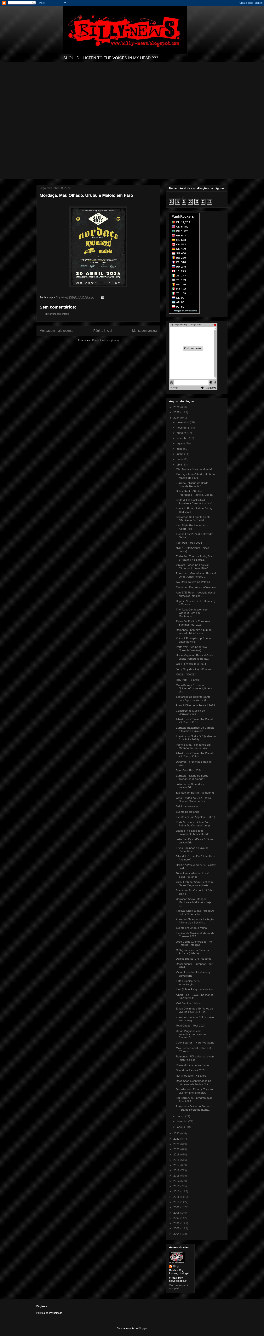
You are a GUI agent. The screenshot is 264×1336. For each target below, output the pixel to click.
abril (180, 464)
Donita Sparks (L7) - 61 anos (193, 958)
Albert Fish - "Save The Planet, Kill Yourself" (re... (195, 721)
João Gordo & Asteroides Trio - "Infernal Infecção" (195, 943)
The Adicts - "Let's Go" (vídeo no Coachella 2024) (196, 738)
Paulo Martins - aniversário (192, 1065)
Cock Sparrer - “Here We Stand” (195, 1042)
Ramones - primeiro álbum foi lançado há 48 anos (194, 631)
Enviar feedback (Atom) (105, 340)
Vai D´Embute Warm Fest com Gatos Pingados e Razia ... (194, 883)
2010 (176, 1202)
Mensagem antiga (144, 330)
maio (180, 459)
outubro (182, 432)
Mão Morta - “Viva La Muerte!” (194, 469)
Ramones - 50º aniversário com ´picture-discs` (195, 1058)
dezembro (183, 422)
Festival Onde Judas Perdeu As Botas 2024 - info (195, 912)
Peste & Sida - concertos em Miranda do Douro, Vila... (193, 746)
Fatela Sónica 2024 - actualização (188, 982)
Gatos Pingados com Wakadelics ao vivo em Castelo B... (191, 1034)
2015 (176, 1175)
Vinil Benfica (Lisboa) (189, 1003)
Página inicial (102, 330)
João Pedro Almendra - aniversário (190, 786)
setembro (183, 438)
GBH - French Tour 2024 (191, 663)
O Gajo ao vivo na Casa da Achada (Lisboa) (192, 952)
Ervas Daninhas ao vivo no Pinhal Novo (192, 849)
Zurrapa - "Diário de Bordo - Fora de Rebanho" (193, 484)
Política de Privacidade (49, 1312)
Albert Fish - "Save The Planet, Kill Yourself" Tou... (195, 755)
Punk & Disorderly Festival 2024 (195, 705)
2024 (176, 417)
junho (180, 453)
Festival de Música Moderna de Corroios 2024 (195, 935)
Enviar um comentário (56, 313)
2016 (176, 1170)
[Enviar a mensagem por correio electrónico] (102, 297)
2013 (176, 1186)
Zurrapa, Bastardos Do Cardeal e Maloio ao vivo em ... (195, 729)
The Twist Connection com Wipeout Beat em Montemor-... (192, 613)
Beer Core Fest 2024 (189, 770)
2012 (176, 1191)
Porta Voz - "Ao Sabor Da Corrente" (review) (191, 648)
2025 (176, 412)
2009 (176, 1207)
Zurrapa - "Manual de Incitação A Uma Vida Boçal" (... (195, 921)
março (181, 1116)
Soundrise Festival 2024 (190, 1070)
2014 (176, 1181)
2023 (176, 1133)
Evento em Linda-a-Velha (191, 927)
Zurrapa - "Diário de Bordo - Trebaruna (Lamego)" (193, 777)
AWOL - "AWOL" (186, 674)
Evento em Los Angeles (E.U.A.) (195, 816)
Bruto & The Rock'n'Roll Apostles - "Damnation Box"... (195, 501)
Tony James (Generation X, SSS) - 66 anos (192, 875)
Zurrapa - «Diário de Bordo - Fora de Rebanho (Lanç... (193, 1108)
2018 (176, 1159)
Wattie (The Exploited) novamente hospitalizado (192, 832)
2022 (176, 1138)
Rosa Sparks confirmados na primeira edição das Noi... (193, 1082)
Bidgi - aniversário (187, 806)
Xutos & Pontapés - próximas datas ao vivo (193, 640)
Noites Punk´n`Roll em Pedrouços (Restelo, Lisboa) (195, 493)
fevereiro (182, 1121)
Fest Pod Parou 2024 (189, 542)
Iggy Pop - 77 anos (187, 679)
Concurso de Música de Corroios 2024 (190, 712)
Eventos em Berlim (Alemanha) (195, 792)
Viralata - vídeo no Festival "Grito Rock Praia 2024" (192, 566)
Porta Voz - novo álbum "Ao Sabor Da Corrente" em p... (194, 824)
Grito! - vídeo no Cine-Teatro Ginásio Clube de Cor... (193, 799)
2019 (176, 1154)
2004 (176, 1233)
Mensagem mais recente (56, 330)
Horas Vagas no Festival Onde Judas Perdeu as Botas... (194, 657)
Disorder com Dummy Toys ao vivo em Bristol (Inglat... (194, 1091)
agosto (181, 443)
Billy (176, 1266)
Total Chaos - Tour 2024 (190, 1025)
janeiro (181, 1126)
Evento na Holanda (187, 811)
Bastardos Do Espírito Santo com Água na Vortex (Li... (193, 698)
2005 (176, 1228)
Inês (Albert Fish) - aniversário (194, 989)
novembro (183, 427)
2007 (176, 1217)
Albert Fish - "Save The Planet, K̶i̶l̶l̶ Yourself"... (195, 996)
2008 (176, 1212)
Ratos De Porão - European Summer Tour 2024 (193, 623)
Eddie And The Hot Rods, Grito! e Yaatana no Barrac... (195, 558)
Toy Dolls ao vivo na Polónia (193, 581)
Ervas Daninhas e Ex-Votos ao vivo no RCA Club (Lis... (194, 1010)
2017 (176, 1165)
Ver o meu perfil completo (178, 1287)
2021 (176, 1144)
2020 (176, 1149)
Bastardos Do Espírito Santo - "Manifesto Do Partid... (194, 518)
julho (180, 448)
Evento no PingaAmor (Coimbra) (196, 587)
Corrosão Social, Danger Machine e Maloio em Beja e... (193, 902)
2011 (176, 1196)
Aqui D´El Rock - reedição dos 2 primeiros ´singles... (195, 594)
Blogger (142, 1328)
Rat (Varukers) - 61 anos (191, 1075)
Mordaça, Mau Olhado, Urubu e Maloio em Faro (195, 476)
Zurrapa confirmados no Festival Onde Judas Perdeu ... (196, 575)
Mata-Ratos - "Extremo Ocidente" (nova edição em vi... (194, 688)
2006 (176, 1223)
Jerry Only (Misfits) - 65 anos (193, 669)
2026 (176, 407)
